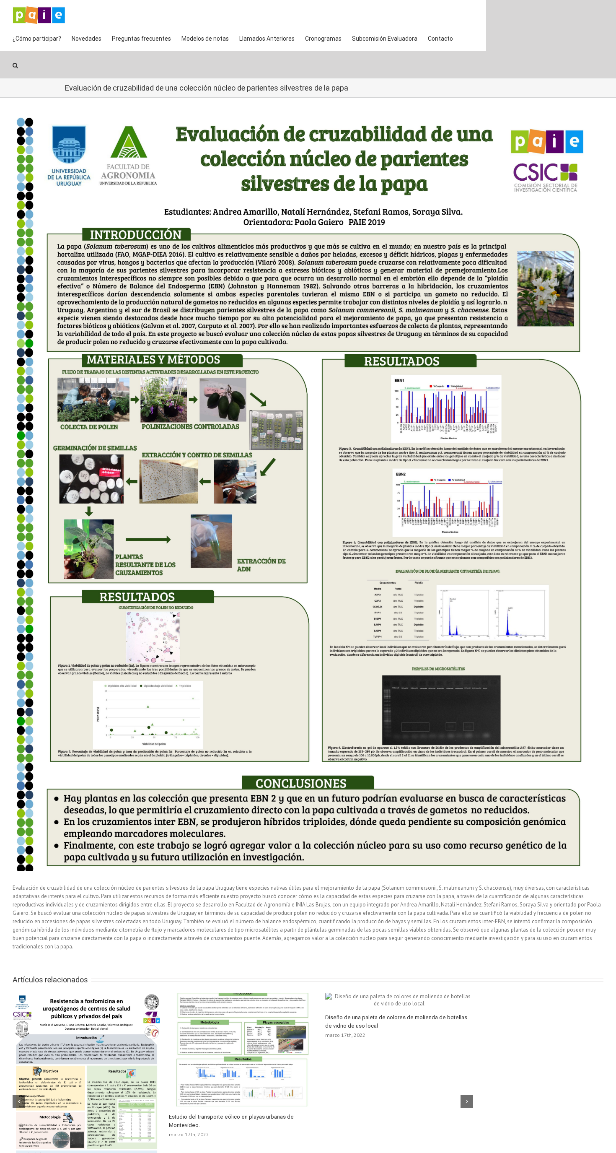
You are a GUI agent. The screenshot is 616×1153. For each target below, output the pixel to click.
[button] (15, 64)
